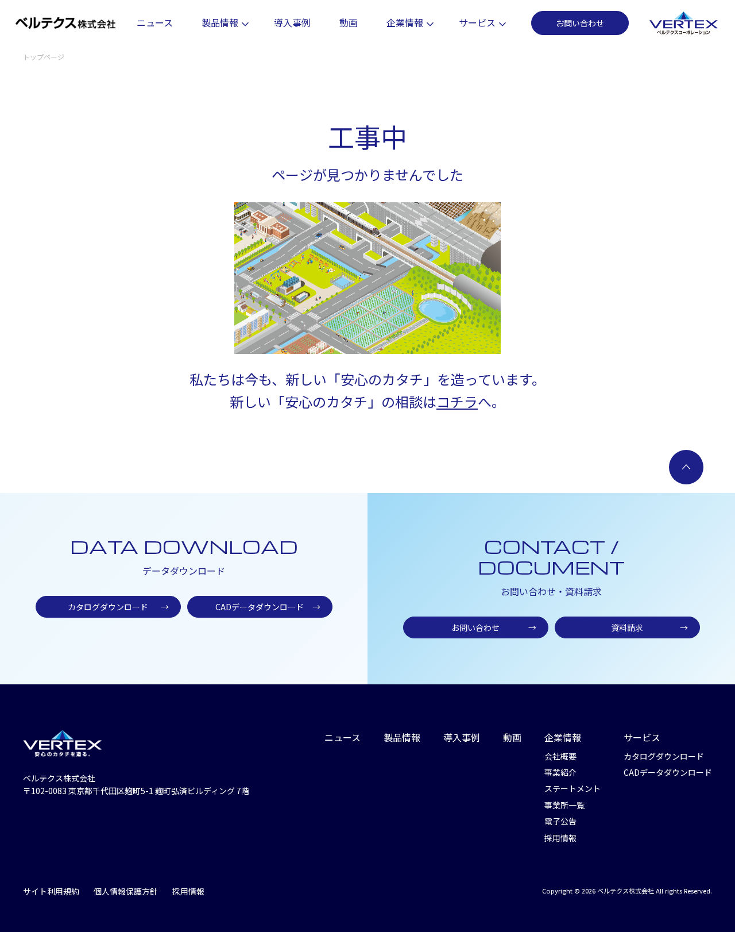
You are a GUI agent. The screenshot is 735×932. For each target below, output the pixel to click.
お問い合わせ (580, 23)
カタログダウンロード (118, 607)
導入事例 (292, 22)
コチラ (457, 401)
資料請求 (649, 627)
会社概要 (560, 756)
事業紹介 (560, 772)
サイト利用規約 (51, 891)
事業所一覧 (564, 805)
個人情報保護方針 (126, 891)
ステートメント (572, 788)
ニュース (155, 22)
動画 (348, 22)
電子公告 (560, 821)
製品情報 (220, 22)
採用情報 (560, 838)
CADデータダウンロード (267, 607)
